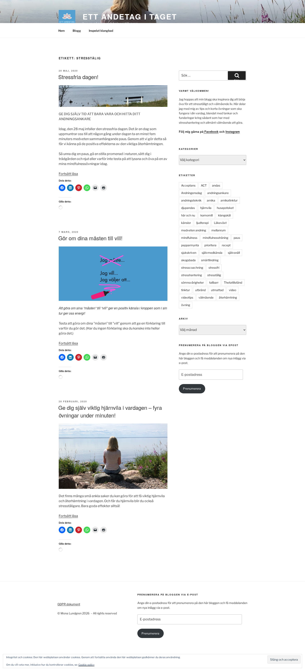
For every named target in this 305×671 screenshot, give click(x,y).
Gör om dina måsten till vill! (90, 238)
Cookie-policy (86, 664)
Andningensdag (191, 193)
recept (226, 245)
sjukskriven (188, 252)
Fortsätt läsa (68, 174)
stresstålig (214, 275)
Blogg (77, 30)
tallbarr (213, 282)
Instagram (233, 131)
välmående (206, 297)
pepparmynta (190, 245)
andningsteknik (191, 200)
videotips (187, 297)
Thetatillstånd (233, 282)
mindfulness (189, 237)
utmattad (217, 290)
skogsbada (188, 260)
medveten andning (193, 230)
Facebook (211, 131)
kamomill (206, 215)
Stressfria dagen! (78, 77)
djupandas (188, 208)
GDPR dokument (68, 604)
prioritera (210, 245)
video (232, 290)
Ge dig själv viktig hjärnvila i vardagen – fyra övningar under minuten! (110, 411)
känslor (186, 222)
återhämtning (228, 297)
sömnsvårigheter (192, 282)
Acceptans (188, 185)
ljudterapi (202, 222)
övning (185, 305)
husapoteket (225, 208)
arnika (211, 200)
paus (237, 237)
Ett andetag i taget (130, 16)
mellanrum (218, 230)
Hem (61, 30)
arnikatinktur (229, 200)
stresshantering (191, 275)
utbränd (200, 290)
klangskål (224, 215)
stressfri (214, 267)
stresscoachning (192, 267)
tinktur (185, 290)
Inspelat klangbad (101, 30)
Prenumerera (192, 388)
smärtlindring (209, 260)
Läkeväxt (220, 222)
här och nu (188, 215)
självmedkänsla (212, 252)
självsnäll (234, 252)
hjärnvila (205, 208)
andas (216, 185)
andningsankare (218, 193)
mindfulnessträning (215, 237)
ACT (204, 185)
